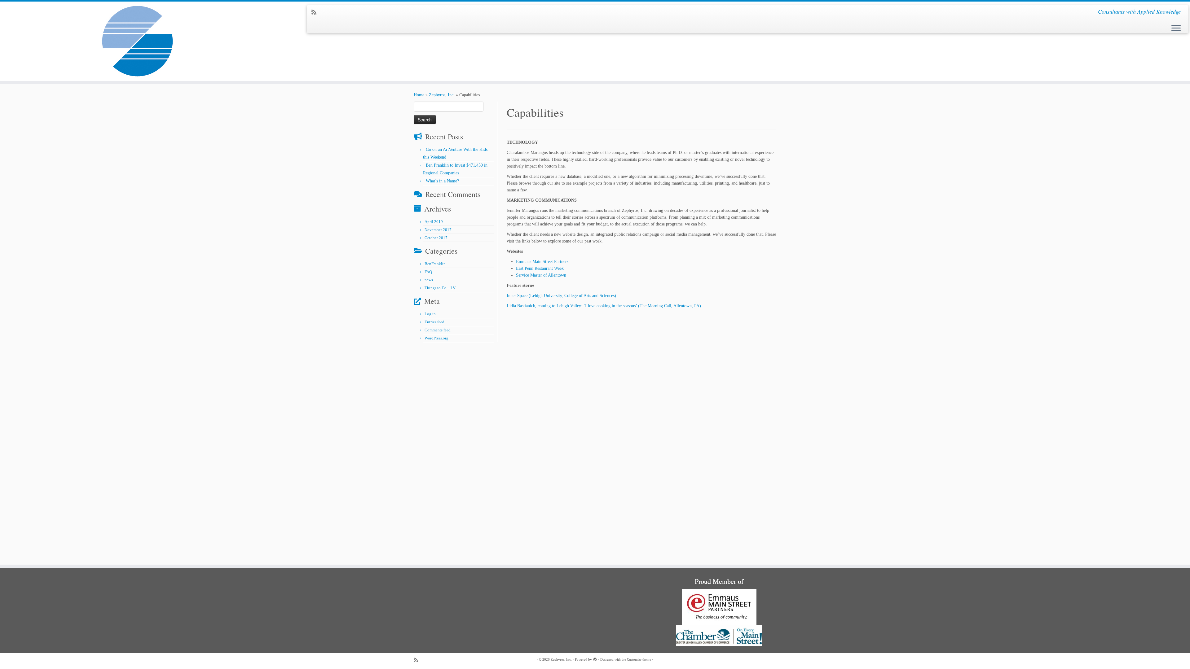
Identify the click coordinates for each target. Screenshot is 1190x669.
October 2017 (436, 237)
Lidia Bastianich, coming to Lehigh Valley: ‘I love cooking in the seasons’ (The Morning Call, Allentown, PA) (604, 306)
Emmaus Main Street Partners (542, 261)
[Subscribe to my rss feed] (315, 12)
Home (419, 95)
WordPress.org (436, 338)
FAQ (428, 271)
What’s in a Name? (442, 181)
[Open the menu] (1176, 28)
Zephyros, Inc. (442, 95)
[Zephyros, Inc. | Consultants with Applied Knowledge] (137, 41)
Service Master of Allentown (541, 275)
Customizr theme (639, 659)
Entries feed (434, 322)
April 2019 (434, 221)
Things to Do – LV (440, 288)
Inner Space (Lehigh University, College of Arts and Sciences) (561, 295)
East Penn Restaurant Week (540, 268)
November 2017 (438, 229)
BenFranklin (435, 263)
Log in (430, 314)
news (429, 280)
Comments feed (438, 330)
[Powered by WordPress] (595, 658)
